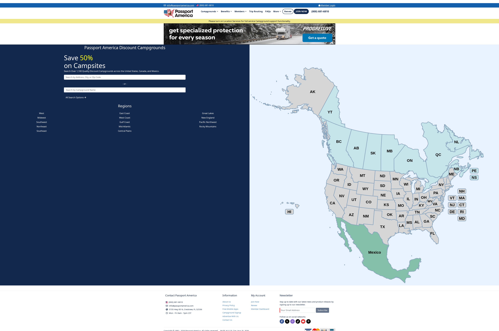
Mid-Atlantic (125, 126)
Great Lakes (208, 113)
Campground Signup (231, 312)
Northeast (42, 126)
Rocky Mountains (207, 126)
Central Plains (125, 130)
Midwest (41, 117)
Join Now (255, 301)
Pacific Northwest (208, 122)
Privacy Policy (228, 305)
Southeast (42, 130)
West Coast (124, 117)
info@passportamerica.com (180, 5)
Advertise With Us (230, 316)
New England (207, 117)
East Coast (125, 113)
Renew (254, 305)
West (41, 113)
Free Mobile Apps (230, 309)
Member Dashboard (260, 309)
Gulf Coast (125, 122)
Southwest (41, 122)
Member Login (328, 5)
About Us (226, 301)
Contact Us (227, 320)
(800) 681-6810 (175, 302)
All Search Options (75, 97)
